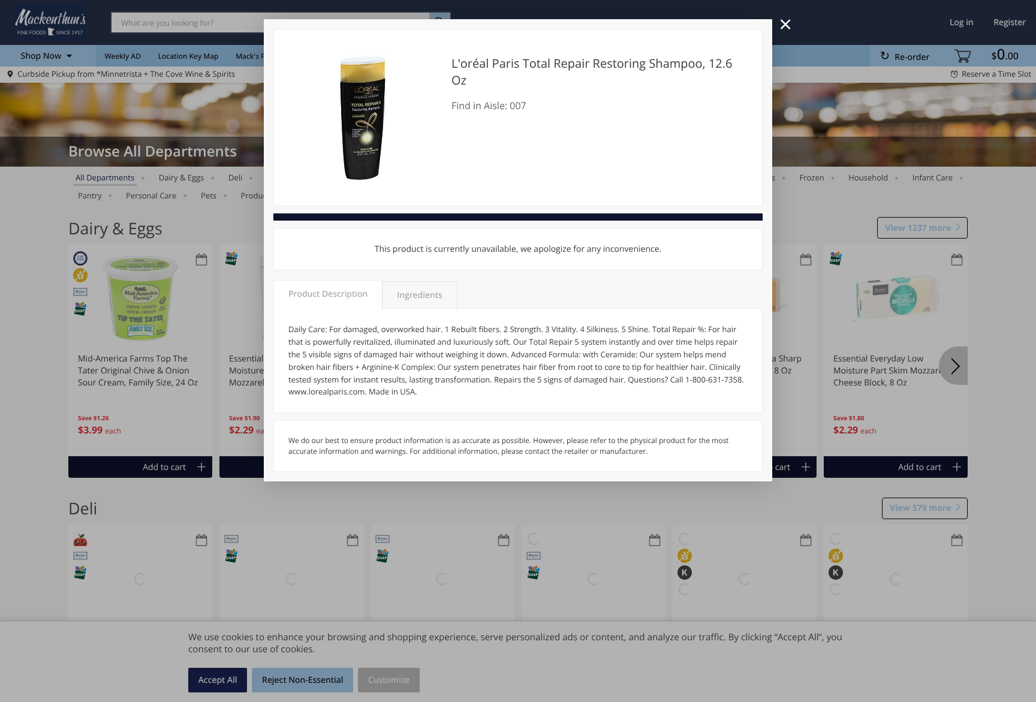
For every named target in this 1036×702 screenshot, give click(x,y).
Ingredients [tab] (419, 295)
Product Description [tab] (328, 294)
